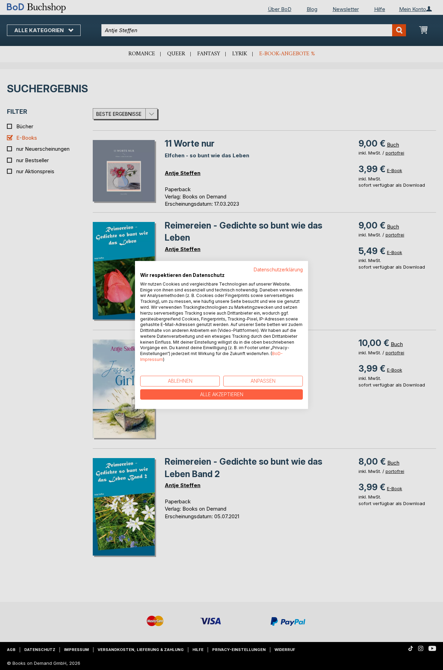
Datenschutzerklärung (278, 269)
